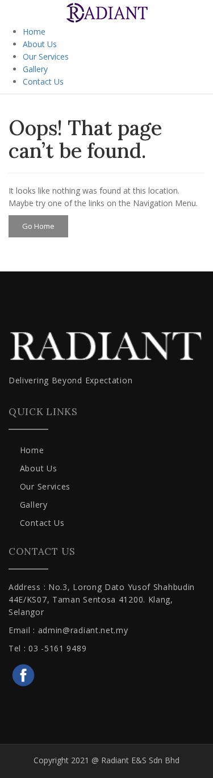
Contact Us (43, 81)
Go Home (38, 226)
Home (34, 31)
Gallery (35, 69)
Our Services (46, 56)
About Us (40, 44)
